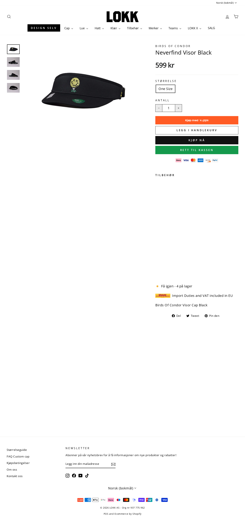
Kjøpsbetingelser (18, 463)
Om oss (12, 469)
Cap (67, 28)
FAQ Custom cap (18, 456)
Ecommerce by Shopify (128, 513)
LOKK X (193, 28)
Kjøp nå (196, 140)
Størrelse (166, 81)
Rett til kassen (197, 150)
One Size (165, 88)
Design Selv (44, 28)
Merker (154, 28)
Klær (114, 28)
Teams (173, 28)
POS (106, 513)
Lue (83, 28)
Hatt (98, 28)
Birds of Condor (173, 46)
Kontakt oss (15, 476)
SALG (211, 28)
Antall (162, 100)
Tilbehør (133, 28)
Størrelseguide (17, 450)
